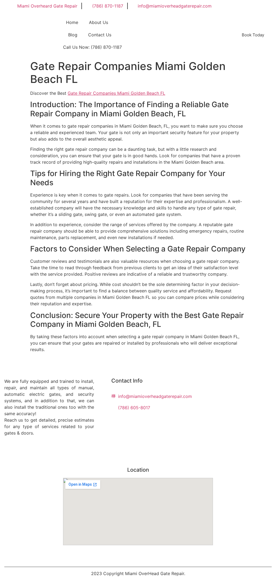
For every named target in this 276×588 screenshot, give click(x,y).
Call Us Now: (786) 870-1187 (92, 47)
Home (72, 22)
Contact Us (99, 34)
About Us (98, 22)
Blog (72, 34)
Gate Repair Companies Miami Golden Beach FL (116, 93)
